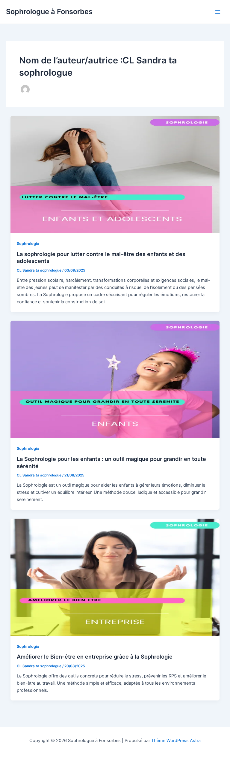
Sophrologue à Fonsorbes (49, 11)
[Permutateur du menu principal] (217, 12)
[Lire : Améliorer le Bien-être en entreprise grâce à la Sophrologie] (115, 577)
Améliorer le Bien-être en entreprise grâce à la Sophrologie (94, 656)
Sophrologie (28, 243)
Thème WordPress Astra (176, 740)
